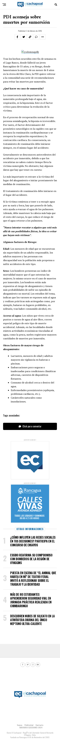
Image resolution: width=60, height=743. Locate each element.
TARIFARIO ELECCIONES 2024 (30, 727)
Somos (19, 725)
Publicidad (28, 725)
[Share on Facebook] (17, 37)
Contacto (39, 725)
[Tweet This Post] (23, 37)
